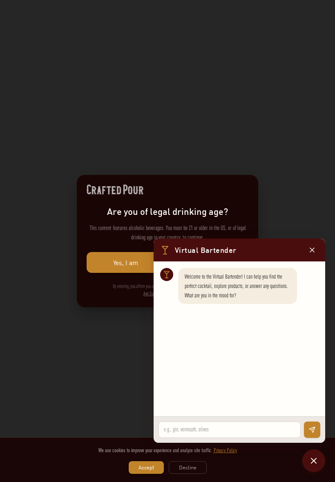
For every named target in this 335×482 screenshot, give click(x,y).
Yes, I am (125, 263)
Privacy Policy (225, 450)
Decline (188, 467)
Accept (146, 467)
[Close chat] (313, 460)
